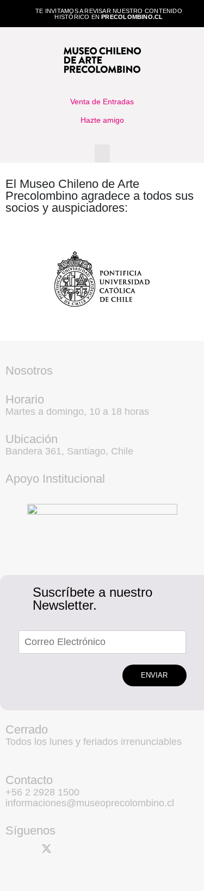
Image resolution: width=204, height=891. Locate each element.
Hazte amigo (102, 120)
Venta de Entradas (102, 101)
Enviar (154, 675)
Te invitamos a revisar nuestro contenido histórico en (108, 14)
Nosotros (29, 370)
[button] (102, 153)
